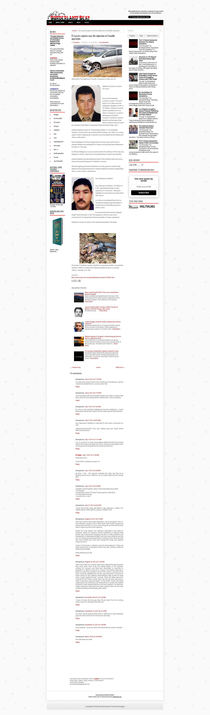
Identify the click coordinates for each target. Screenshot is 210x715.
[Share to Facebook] (79, 281)
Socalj (56, 157)
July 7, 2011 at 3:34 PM (92, 486)
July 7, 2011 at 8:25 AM (93, 420)
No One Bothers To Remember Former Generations (145, 94)
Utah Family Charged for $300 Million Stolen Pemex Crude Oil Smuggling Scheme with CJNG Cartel (148, 76)
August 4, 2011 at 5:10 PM (94, 519)
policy (56, 102)
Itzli (55, 134)
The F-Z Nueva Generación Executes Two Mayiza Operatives (148, 42)
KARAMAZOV (58, 142)
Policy (87, 22)
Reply (77, 387)
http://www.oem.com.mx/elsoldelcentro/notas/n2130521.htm (93, 277)
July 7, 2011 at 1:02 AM (93, 407)
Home (50, 22)
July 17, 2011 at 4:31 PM (93, 505)
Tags (141, 36)
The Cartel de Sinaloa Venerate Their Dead (146, 127)
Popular (132, 36)
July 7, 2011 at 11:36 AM (90, 455)
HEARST (57, 130)
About (79, 22)
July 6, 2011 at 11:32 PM (93, 379)
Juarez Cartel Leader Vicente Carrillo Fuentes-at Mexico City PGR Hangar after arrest (101, 308)
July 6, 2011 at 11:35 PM (93, 393)
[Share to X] (77, 281)
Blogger (122, 706)
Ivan (55, 138)
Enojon (56, 126)
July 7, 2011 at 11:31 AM (93, 439)
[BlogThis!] (75, 281)
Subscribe (144, 193)
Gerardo (76, 42)
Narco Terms (60, 22)
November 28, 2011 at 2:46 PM (95, 597)
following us (117, 697)
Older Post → (120, 367)
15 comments (103, 42)
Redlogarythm (59, 153)
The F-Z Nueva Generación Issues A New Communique (148, 142)
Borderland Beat (103, 706)
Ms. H (56, 149)
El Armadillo (58, 118)
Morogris (57, 146)
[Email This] (72, 281)
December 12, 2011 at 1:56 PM (95, 625)
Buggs (56, 114)
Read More (89, 301)
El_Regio (79, 455)
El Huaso (57, 122)
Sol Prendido (58, 161)
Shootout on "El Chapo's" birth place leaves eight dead (147, 58)
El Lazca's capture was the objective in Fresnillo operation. (93, 37)
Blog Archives (152, 36)
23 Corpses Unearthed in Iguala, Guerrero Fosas (101, 351)
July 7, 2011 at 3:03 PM (92, 470)
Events (70, 22)
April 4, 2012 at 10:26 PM (93, 636)
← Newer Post (75, 367)
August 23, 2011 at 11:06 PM (94, 562)
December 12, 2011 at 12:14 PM (96, 611)
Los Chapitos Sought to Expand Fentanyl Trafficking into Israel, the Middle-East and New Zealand (148, 111)
